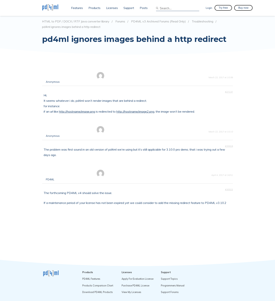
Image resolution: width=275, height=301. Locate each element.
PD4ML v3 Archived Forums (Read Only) (158, 21)
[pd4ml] (54, 8)
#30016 (229, 146)
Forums (120, 21)
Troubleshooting (202, 21)
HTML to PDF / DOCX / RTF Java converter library (75, 21)
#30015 (229, 189)
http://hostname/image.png (77, 111)
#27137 (229, 92)
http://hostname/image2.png (135, 111)
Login (209, 7)
